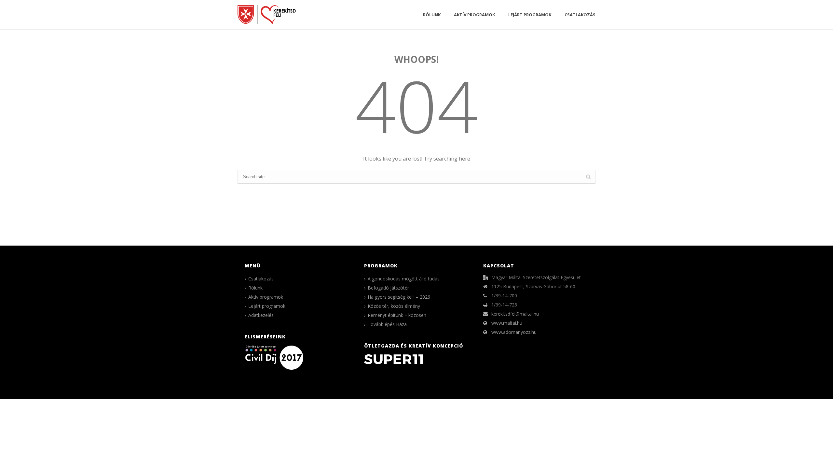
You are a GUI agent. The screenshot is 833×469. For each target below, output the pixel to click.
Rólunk (432, 15)
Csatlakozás (580, 15)
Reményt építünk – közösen (397, 315)
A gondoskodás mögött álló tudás (404, 279)
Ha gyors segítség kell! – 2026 (399, 297)
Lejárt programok (529, 15)
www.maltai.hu (506, 323)
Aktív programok (474, 15)
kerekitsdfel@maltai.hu (515, 314)
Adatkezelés (261, 315)
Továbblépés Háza (387, 324)
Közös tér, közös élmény (394, 306)
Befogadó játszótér (388, 288)
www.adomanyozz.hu (514, 332)
